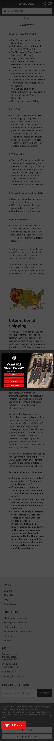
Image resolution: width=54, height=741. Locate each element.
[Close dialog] (51, 355)
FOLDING (14, 381)
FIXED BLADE (14, 378)
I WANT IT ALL (14, 385)
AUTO (14, 374)
